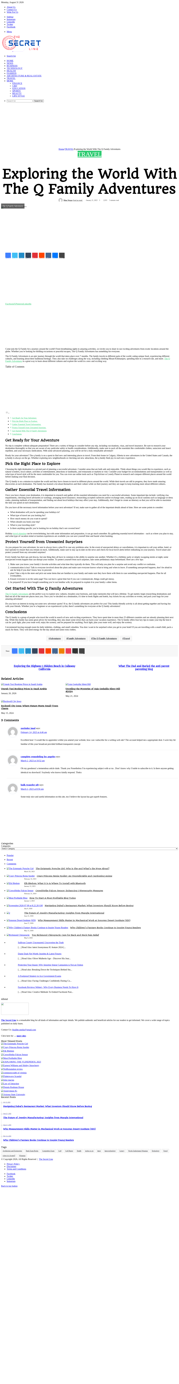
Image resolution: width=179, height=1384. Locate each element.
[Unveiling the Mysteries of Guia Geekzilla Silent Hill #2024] (78, 684)
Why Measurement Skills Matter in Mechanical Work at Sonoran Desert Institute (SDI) (84, 920)
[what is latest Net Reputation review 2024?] (12, 1069)
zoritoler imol (28, 728)
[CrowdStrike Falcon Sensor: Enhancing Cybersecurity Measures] (20, 890)
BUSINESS (12, 66)
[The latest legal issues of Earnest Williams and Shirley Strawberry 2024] (20, 1065)
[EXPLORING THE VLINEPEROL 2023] (21, 1062)
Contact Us (12, 9)
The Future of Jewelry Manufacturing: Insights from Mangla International (64, 913)
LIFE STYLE (18, 96)
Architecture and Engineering (12, 1151)
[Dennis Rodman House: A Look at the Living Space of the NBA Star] (12, 1087)
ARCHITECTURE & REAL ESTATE (24, 76)
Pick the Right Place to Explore (25, 421)
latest (99, 1151)
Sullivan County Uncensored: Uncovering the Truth (41, 942)
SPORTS (16, 91)
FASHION (12, 73)
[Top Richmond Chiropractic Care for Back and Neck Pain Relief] (18, 935)
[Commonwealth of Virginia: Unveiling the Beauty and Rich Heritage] (14, 1073)
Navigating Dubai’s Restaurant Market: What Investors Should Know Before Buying (89, 905)
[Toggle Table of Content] (7, 413)
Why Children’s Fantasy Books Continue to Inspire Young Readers (105, 927)
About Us (11, 7)
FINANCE (17, 83)
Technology (155, 1151)
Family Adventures (77, 638)
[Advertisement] (89, 124)
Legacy (122, 1151)
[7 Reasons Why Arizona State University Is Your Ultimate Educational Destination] (13, 1094)
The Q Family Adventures (16, 594)
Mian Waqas (68, 200)
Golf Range (69, 1151)
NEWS (10, 63)
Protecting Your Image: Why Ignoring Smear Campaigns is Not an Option (50, 965)
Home (61, 149)
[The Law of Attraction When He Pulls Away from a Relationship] (10, 1083)
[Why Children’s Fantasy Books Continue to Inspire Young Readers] (37, 927)
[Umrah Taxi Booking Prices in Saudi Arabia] (21, 684)
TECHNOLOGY (15, 68)
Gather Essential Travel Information (26, 424)
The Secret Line (46, 1159)
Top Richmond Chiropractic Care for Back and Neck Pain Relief (65, 935)
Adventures (55, 638)
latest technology (110, 1151)
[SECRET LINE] (21, 52)
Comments (11, 864)
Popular (10, 855)
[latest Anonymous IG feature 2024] (9, 1091)
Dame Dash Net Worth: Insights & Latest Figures (39, 954)
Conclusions (17, 434)
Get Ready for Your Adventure (24, 418)
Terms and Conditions (16, 1169)
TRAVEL (11, 78)
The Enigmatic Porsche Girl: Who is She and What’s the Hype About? (72, 868)
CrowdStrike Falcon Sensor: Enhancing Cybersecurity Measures (69, 890)
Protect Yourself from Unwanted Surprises (29, 427)
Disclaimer (11, 1166)
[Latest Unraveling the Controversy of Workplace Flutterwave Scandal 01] (11, 1076)
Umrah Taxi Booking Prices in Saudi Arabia (24, 689)
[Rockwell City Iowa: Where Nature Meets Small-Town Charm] (11, 701)
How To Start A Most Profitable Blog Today (53, 898)
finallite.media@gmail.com (24, 1030)
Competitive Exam (48, 1151)
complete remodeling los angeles (38, 756)
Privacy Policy (13, 1164)
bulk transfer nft (30, 784)
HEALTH (11, 71)
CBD (14, 86)
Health (79, 1151)
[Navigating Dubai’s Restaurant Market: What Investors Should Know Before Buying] (25, 905)
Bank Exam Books (32, 1151)
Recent (10, 859)
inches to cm (89, 1151)
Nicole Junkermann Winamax (138, 1151)
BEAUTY (17, 93)
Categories (5, 846)
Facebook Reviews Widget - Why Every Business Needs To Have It (48, 987)
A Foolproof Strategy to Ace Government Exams (39, 976)
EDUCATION (18, 88)
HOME (10, 61)
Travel (127, 638)
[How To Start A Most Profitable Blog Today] (17, 898)
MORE (10, 81)
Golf (59, 1151)
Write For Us (12, 12)
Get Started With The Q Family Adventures (29, 431)
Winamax (22, 1156)
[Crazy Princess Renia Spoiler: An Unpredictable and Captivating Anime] (21, 876)
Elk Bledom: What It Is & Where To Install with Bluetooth (55, 883)
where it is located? (9, 1156)
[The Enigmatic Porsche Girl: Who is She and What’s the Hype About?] (20, 868)
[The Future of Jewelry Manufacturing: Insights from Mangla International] (8, 913)
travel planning (19, 533)
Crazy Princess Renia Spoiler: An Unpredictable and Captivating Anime (74, 876)
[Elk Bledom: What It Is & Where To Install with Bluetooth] (13, 883)
